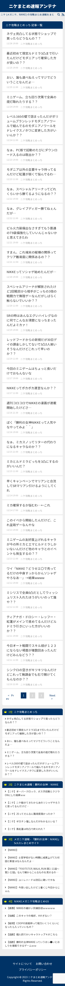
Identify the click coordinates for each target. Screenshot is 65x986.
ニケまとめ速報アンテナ (32, 6)
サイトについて (22, 964)
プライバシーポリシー (32, 969)
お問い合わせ (44, 964)
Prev (10, 696)
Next (52, 696)
